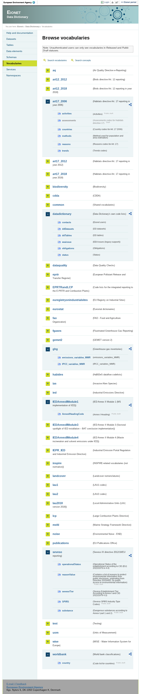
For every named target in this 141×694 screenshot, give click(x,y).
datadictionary (62, 213)
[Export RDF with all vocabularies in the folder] (130, 105)
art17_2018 (60, 174)
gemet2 (57, 339)
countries (67, 129)
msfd (56, 524)
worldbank (59, 654)
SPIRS (65, 601)
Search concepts (83, 60)
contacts (66, 222)
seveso (57, 552)
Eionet (20, 26)
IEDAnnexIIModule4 (65, 437)
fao (55, 318)
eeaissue (66, 242)
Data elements (14, 51)
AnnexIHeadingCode (73, 414)
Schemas (11, 57)
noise (56, 534)
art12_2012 (60, 79)
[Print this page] (113, 2)
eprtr (56, 274)
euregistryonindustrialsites (70, 300)
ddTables (67, 235)
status (65, 255)
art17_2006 (60, 101)
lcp (55, 515)
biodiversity (60, 186)
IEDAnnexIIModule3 (65, 424)
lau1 (55, 484)
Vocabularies (13, 63)
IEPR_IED (59, 450)
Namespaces (13, 75)
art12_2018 (60, 88)
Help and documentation (19, 33)
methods (66, 136)
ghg (55, 349)
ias (54, 383)
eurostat (58, 309)
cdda (56, 195)
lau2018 (58, 503)
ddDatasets (68, 229)
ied (55, 392)
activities (67, 113)
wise (55, 641)
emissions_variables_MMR (76, 357)
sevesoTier (68, 591)
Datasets (11, 39)
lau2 (55, 494)
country (66, 663)
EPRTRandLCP (63, 287)
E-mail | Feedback (16, 683)
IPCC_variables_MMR (73, 364)
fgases (57, 330)
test (55, 623)
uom (55, 632)
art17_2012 (60, 161)
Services (11, 69)
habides (58, 374)
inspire (57, 463)
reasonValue (68, 574)
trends (65, 150)
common (58, 204)
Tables (9, 45)
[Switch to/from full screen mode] (118, 2)
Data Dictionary (32, 26)
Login (106, 2)
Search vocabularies (57, 60)
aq (54, 70)
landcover (59, 475)
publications (61, 543)
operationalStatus (71, 564)
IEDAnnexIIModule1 (65, 401)
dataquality (60, 265)
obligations (68, 248)
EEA (20, 2)
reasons (66, 144)
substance (67, 610)
